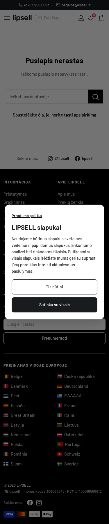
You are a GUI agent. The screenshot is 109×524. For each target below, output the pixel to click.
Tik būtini (54, 286)
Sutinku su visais (54, 304)
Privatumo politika (27, 215)
